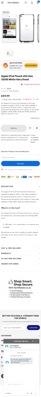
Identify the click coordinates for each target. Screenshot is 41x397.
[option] (20, 29)
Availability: (5, 91)
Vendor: (3, 88)
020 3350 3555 (15, 68)
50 (5, 169)
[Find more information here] (21, 367)
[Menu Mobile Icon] (2, 2)
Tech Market (13, 2)
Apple (9, 88)
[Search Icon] (26, 3)
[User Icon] (32, 3)
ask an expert (31, 65)
